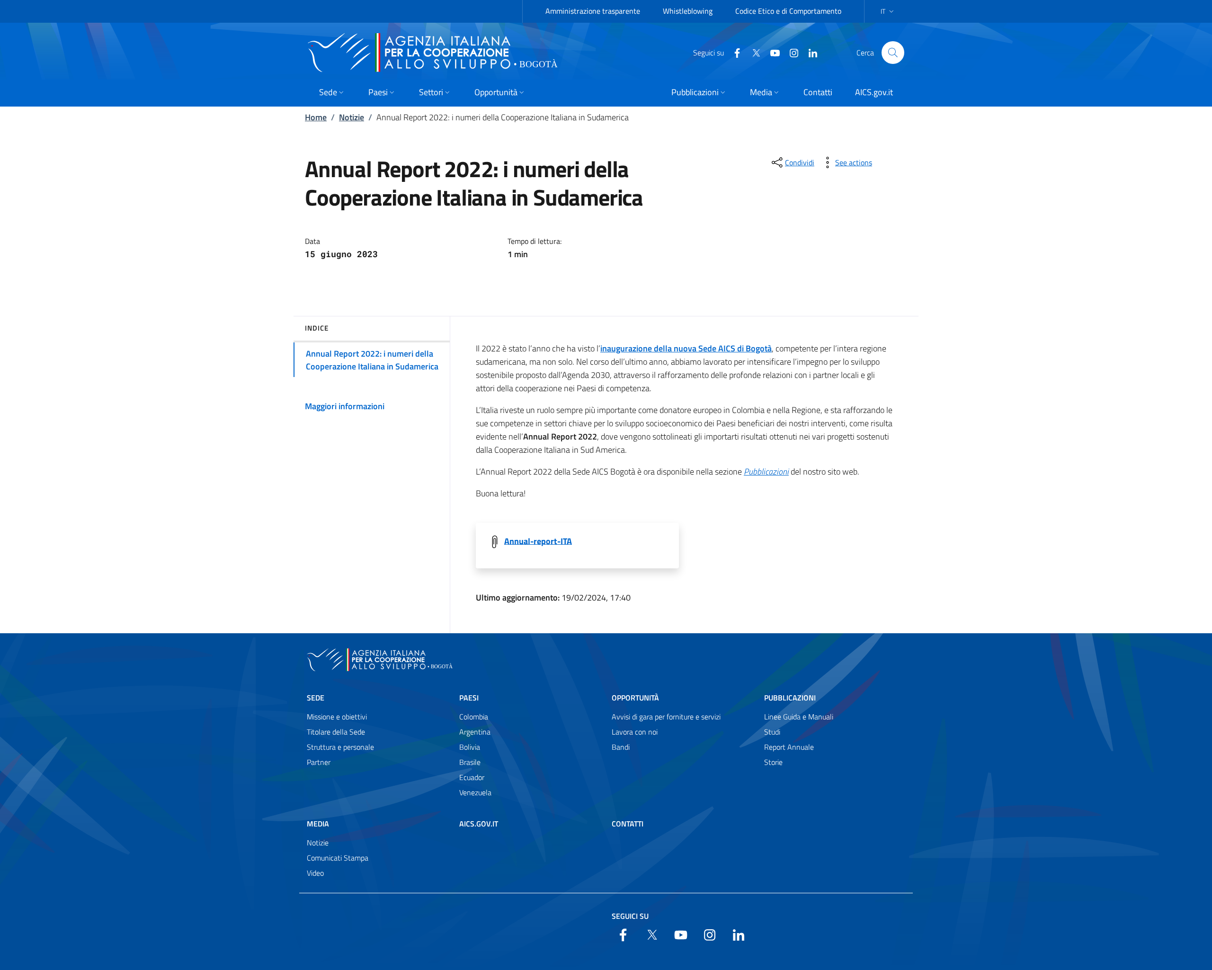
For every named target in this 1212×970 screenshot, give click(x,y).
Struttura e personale (340, 747)
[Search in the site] (893, 52)
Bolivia (469, 747)
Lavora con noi (635, 731)
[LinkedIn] (809, 52)
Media (318, 823)
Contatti (627, 823)
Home (316, 117)
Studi (772, 731)
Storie (773, 762)
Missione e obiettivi (337, 716)
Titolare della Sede (336, 731)
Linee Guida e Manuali (798, 716)
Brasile (470, 762)
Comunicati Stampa (337, 857)
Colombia (473, 716)
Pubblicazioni (790, 697)
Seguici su (630, 916)
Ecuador (471, 777)
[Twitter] (752, 52)
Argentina (474, 731)
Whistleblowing (688, 11)
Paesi (469, 697)
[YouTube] (771, 52)
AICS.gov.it (478, 823)
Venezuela (475, 792)
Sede (315, 697)
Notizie (351, 117)
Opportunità (635, 697)
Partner (318, 762)
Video (315, 873)
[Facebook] (733, 52)
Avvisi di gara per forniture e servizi (666, 716)
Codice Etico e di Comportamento (788, 11)
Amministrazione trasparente (592, 11)
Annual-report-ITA (538, 540)
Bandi (621, 747)
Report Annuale (789, 747)
